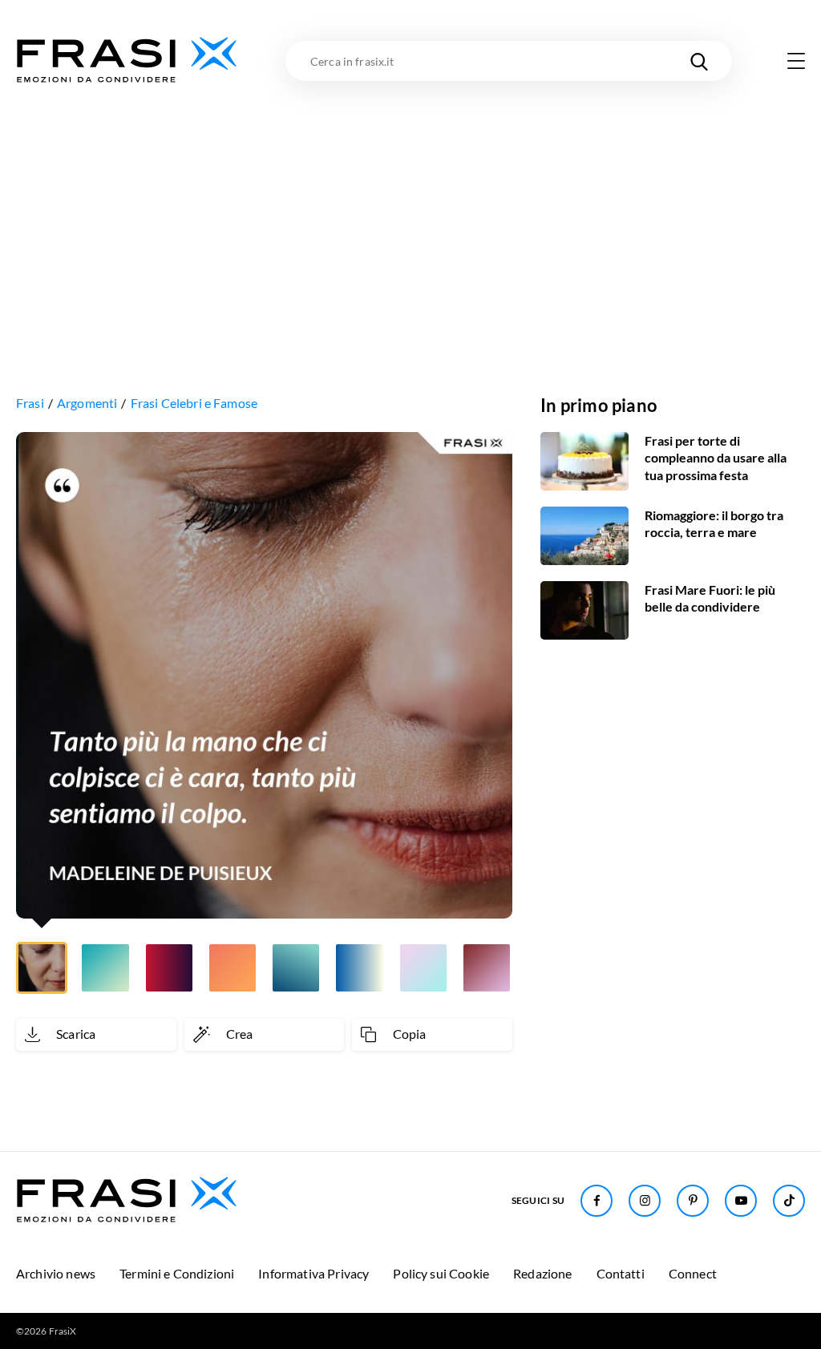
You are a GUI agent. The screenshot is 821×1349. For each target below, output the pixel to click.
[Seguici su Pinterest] (693, 1201)
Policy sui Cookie (441, 1273)
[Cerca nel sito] (699, 61)
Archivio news (55, 1273)
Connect (693, 1273)
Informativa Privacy (313, 1273)
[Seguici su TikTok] (789, 1201)
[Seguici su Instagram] (645, 1201)
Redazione (542, 1273)
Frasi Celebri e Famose (194, 402)
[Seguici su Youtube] (741, 1201)
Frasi (30, 402)
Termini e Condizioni (176, 1273)
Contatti (621, 1273)
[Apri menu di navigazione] (796, 61)
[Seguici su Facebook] (596, 1201)
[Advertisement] (410, 206)
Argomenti (87, 402)
